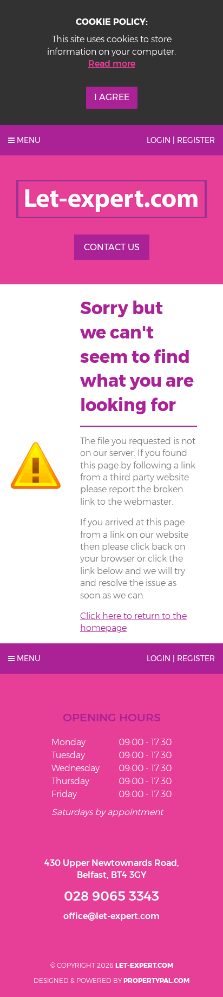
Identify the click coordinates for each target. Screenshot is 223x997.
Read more (111, 63)
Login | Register (181, 140)
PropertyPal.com (156, 980)
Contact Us (112, 247)
